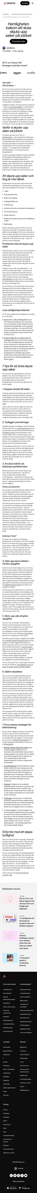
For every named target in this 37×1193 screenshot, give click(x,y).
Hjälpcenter (23, 1047)
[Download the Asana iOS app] (11, 1188)
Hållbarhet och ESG (8, 1152)
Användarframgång (25, 1079)
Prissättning (6, 1003)
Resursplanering (24, 1017)
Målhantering (24, 1000)
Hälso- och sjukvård (8, 1069)
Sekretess (6, 1145)
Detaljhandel (6, 1073)
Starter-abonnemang (9, 1006)
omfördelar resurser (8, 432)
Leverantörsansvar (8, 1149)
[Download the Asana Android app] (24, 1188)
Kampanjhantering (25, 989)
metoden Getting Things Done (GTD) (17, 640)
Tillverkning (6, 1084)
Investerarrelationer (8, 1135)
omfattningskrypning (23, 428)
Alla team (6, 1095)
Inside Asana (6, 1124)
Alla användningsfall (26, 1032)
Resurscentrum (24, 1065)
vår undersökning (27, 633)
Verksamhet (6, 1054)
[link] (5, 14)
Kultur (5, 1128)
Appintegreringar (8, 1020)
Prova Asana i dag (18, 41)
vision (4, 404)
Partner (22, 1086)
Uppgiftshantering (25, 1029)
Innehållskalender (25, 993)
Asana (11, 359)
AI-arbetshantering (8, 1024)
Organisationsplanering (26, 1010)
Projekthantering (8, 1027)
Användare (6, 1117)
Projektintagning (24, 1025)
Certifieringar (24, 1058)
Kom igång (25, 3)
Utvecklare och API (25, 1082)
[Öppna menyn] (32, 3)
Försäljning (6, 1065)
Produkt (5, 1062)
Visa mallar (6, 82)
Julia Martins (10, 48)
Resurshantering (8, 1031)
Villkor (15, 1181)
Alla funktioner (7, 993)
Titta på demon (8, 85)
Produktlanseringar (25, 1014)
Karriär (5, 1120)
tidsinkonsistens (7, 137)
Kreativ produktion (25, 997)
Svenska (20, 1168)
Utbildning (6, 1080)
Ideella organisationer (9, 1087)
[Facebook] (22, 1175)
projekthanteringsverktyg (12, 585)
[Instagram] (18, 1175)
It (3, 1058)
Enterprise (6, 1016)
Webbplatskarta (24, 1090)
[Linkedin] (15, 1175)
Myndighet (6, 1076)
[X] (11, 1175)
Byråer (5, 1091)
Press (4, 1132)
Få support (23, 1051)
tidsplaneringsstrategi (20, 740)
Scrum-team (23, 543)
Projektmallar (23, 1075)
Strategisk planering (25, 1021)
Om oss (5, 1109)
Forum (22, 1062)
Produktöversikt (7, 989)
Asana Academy (24, 1054)
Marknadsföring (7, 1051)
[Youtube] (25, 1175)
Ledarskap (6, 1113)
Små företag (6, 1047)
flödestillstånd (8, 744)
